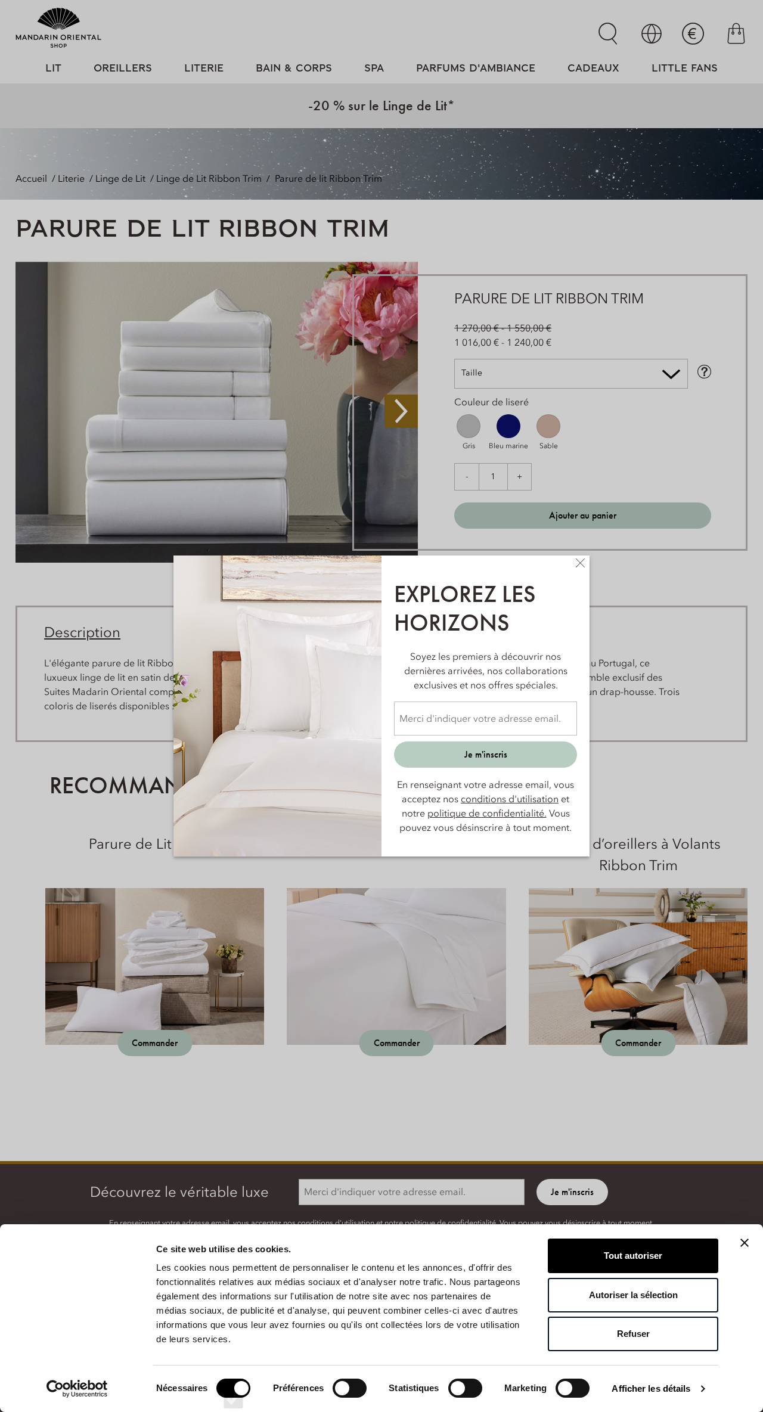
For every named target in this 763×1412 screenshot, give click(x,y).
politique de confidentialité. (487, 813)
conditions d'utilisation (510, 799)
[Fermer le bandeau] (744, 1243)
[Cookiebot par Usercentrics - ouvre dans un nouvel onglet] (77, 1389)
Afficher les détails (651, 1388)
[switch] (350, 1398)
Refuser (633, 1334)
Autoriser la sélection (633, 1295)
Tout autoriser (633, 1255)
